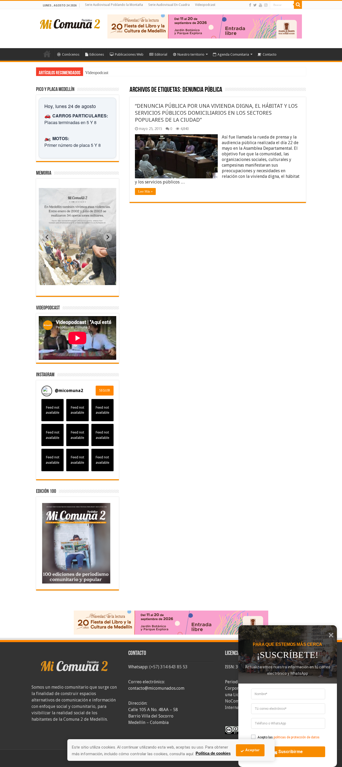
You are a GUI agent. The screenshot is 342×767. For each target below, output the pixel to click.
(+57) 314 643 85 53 (168, 666)
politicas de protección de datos (297, 737)
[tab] (61, 281)
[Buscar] (298, 5)
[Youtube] (260, 5)
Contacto (270, 54)
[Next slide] (107, 237)
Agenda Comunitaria (233, 54)
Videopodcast (205, 5)
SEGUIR (104, 390)
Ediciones (97, 54)
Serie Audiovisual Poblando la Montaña (114, 5)
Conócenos (70, 54)
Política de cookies (213, 753)
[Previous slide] (47, 237)
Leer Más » (145, 191)
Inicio (47, 53)
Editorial (161, 54)
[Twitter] (255, 5)
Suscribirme (290, 751)
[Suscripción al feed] (132, 90)
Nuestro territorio (190, 54)
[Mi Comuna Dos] (70, 23)
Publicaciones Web (129, 54)
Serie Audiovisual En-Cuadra (169, 5)
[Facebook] (250, 5)
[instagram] (266, 5)
